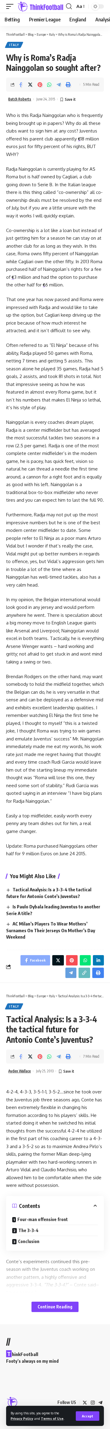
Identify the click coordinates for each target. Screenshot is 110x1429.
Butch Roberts (19, 99)
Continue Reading (55, 1306)
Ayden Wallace (19, 1071)
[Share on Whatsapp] (49, 84)
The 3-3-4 (28, 1230)
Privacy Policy (22, 1418)
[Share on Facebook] (20, 84)
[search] (68, 6)
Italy (14, 45)
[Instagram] (92, 1403)
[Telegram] (100, 1403)
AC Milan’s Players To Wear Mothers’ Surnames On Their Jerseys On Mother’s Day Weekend (50, 930)
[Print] (68, 84)
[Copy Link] (84, 973)
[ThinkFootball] (40, 6)
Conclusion (28, 1241)
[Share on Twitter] (30, 84)
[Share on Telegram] (58, 84)
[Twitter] (85, 1403)
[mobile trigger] (11, 6)
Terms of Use (52, 1418)
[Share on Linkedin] (98, 960)
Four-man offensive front (42, 1219)
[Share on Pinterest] (39, 84)
